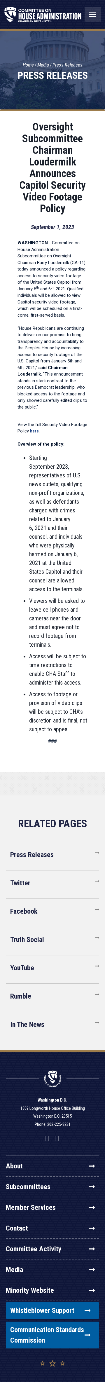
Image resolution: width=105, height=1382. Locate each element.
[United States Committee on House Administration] (43, 17)
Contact (17, 1228)
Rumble (20, 996)
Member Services (31, 1207)
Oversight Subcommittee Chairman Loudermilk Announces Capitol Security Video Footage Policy (52, 168)
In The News (27, 1024)
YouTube (22, 968)
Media (43, 65)
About (14, 1166)
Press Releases (67, 65)
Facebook (23, 911)
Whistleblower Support (42, 1310)
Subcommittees (28, 1187)
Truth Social (27, 940)
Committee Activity (34, 1249)
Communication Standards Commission (47, 1335)
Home (28, 65)
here (34, 431)
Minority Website (30, 1290)
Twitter (20, 883)
